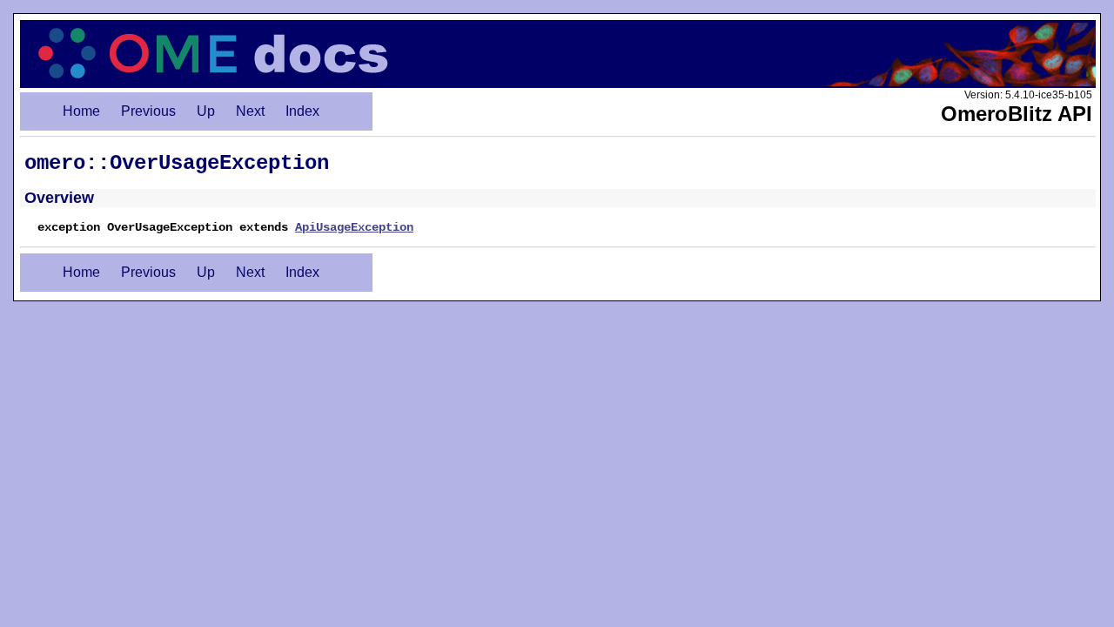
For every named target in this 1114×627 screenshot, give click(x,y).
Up (206, 111)
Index (302, 111)
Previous (148, 111)
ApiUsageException (354, 227)
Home (81, 111)
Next (250, 111)
